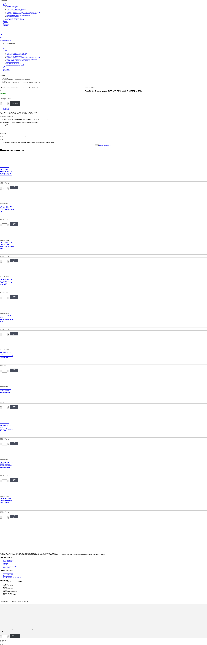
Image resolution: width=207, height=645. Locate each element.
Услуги (5, 564)
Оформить (8, 40)
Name (2, 136)
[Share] (2, 640)
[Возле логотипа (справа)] (2, 644)
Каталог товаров (7, 561)
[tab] (105, 108)
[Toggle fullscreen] (4, 640)
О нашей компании (8, 560)
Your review (3, 133)
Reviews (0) (6, 109)
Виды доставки (7, 576)
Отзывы (5, 563)
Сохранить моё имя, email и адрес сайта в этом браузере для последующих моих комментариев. (28, 142)
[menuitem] (4, 3)
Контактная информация (10, 566)
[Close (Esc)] (0, 640)
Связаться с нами (10, 46)
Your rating (3, 125)
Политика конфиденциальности (12, 577)
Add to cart (15, 103)
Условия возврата (8, 574)
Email (2, 139)
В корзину (3, 40)
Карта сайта (6, 567)
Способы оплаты (8, 573)
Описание (6, 108)
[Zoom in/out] (5, 640)
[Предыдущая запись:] (0, 644)
